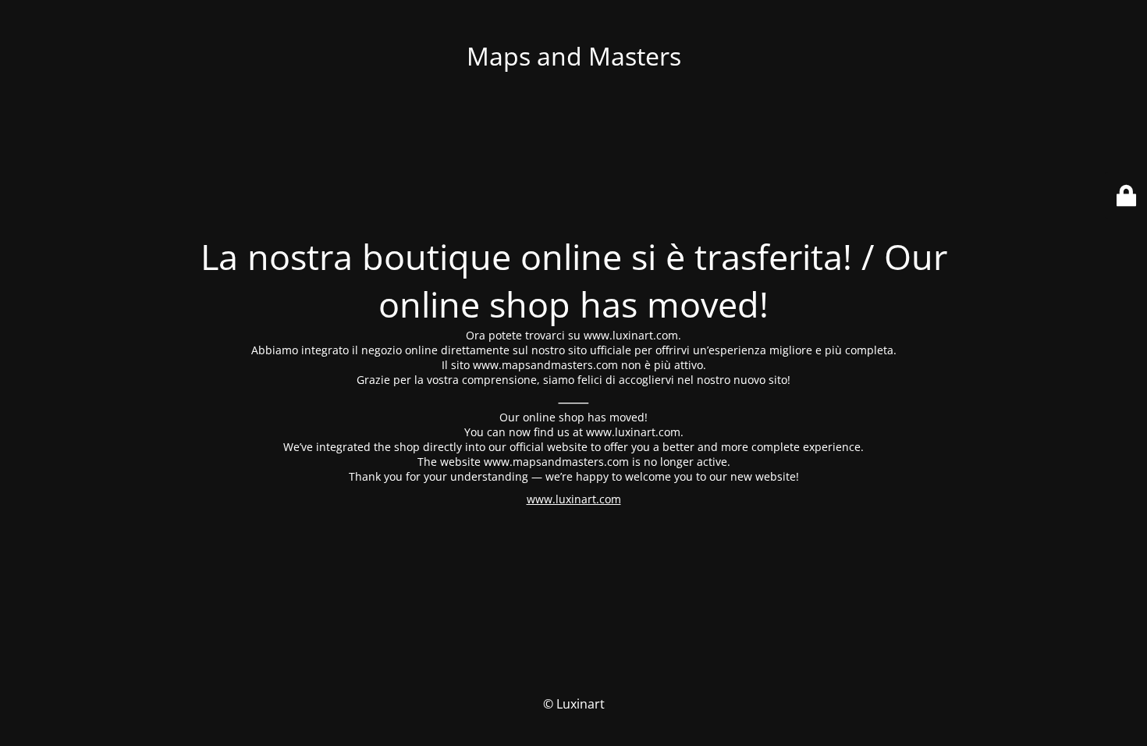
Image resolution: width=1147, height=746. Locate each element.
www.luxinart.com (574, 499)
